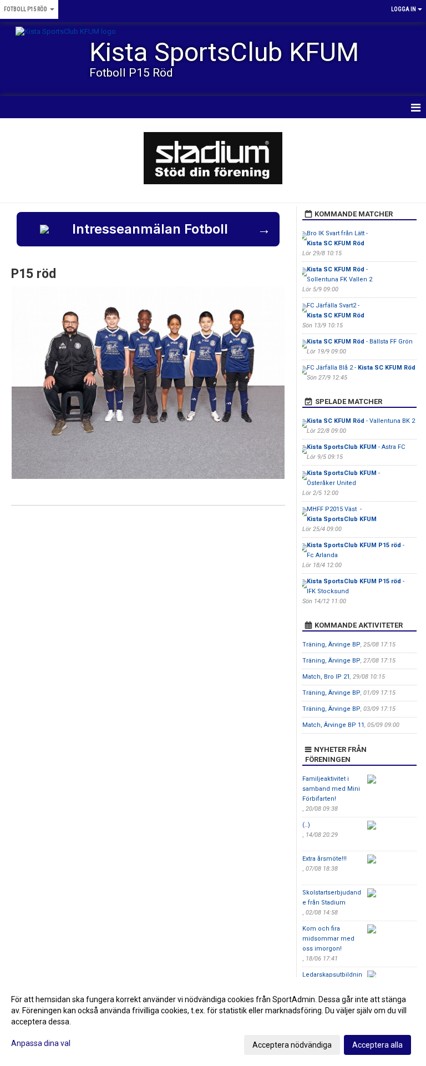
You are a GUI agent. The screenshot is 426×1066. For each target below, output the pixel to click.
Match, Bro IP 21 (326, 676)
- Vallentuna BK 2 (361, 421)
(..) (306, 824)
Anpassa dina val (40, 1043)
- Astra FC (357, 447)
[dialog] (213, 1021)
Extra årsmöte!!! (324, 858)
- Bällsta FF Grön (360, 341)
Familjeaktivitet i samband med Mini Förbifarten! (331, 788)
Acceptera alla (377, 1044)
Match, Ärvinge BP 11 (333, 725)
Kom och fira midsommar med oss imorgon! (328, 938)
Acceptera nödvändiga (292, 1044)
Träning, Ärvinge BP (331, 644)
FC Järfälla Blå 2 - (361, 367)
